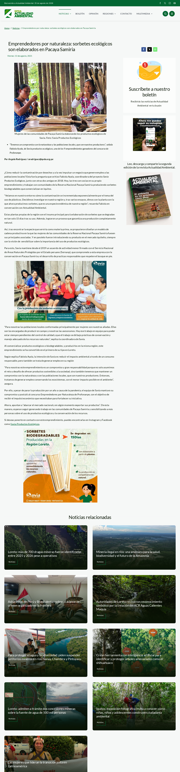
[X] (149, 49)
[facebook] (160, 3)
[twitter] (165, 3)
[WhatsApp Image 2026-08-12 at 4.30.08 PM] (149, 173)
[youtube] (175, 3)
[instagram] (170, 3)
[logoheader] (18, 10)
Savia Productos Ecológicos (25, 424)
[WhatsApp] (155, 49)
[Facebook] (144, 49)
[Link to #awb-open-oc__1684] (172, 13)
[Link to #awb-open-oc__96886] (165, 13)
